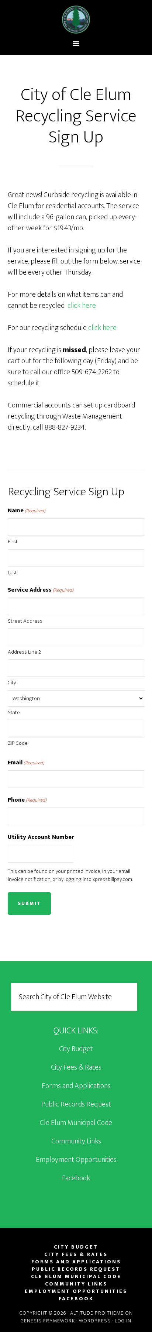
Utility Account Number (41, 837)
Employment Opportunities (76, 1159)
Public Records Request (76, 1104)
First (13, 541)
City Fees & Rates (76, 1067)
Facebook (76, 1178)
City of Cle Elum (76, 20)
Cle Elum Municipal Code (76, 1122)
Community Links (76, 1141)
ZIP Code (18, 743)
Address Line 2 (24, 652)
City (12, 682)
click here (82, 305)
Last (12, 572)
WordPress (95, 1320)
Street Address (25, 621)
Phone (27, 800)
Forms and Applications (76, 1086)
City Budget (76, 1049)
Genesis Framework (48, 1320)
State (14, 712)
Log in (123, 1320)
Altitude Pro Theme (97, 1313)
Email (26, 762)
